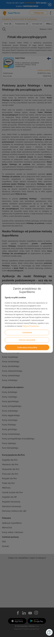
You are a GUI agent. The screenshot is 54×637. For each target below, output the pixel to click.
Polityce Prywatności (30, 326)
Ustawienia (27, 332)
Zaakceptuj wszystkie (27, 347)
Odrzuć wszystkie (27, 340)
